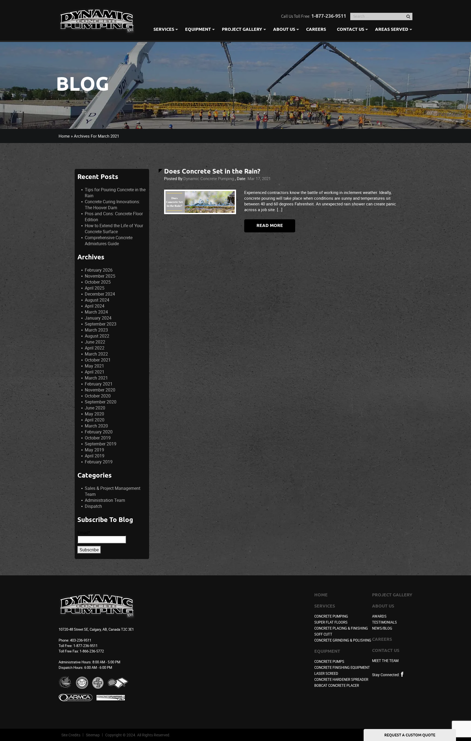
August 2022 (97, 336)
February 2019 (99, 462)
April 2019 (94, 456)
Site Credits (70, 734)
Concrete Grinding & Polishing (342, 640)
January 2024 (98, 318)
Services (163, 29)
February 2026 (99, 270)
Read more (269, 226)
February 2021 (99, 384)
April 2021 (94, 372)
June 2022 (95, 342)
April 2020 (94, 420)
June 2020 (95, 408)
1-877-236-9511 (328, 16)
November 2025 (100, 276)
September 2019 (100, 444)
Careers (316, 29)
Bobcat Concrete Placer (336, 685)
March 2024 (96, 312)
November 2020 (100, 390)
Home (64, 136)
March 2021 (96, 378)
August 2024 (97, 300)
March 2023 (96, 330)
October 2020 (98, 396)
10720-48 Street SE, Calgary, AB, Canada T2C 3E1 (96, 629)
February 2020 (99, 432)
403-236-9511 (80, 640)
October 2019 (98, 438)
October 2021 (98, 360)
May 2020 (94, 414)
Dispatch (93, 506)
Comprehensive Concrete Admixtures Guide (108, 241)
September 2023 (100, 324)
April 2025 (94, 288)
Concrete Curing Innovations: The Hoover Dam (112, 205)
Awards (379, 616)
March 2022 (96, 354)
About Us (284, 29)
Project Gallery (242, 29)
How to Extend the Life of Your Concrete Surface (114, 229)
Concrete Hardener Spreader (341, 679)
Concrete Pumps (329, 661)
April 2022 (94, 348)
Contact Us (350, 29)
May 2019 (94, 450)
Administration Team (105, 500)
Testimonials (384, 622)
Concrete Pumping (331, 616)
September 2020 (100, 402)
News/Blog (382, 628)
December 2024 (100, 294)
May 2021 (94, 366)
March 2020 (96, 426)
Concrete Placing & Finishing (341, 628)
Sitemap (93, 734)
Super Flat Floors (331, 622)
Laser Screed (326, 673)
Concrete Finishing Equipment (342, 667)
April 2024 (94, 306)
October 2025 (98, 282)
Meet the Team (385, 660)
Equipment (198, 29)
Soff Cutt (323, 634)
